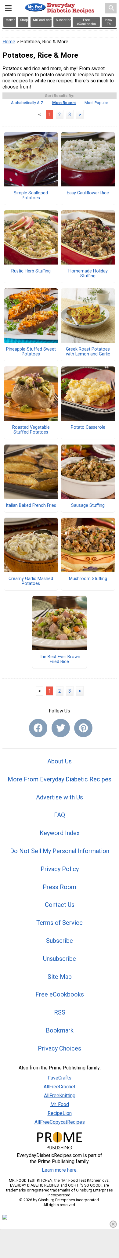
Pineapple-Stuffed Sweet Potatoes (31, 352)
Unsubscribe (59, 958)
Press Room (59, 887)
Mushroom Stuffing (88, 578)
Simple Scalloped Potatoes (31, 195)
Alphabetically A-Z (27, 102)
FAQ (59, 815)
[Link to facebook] (38, 728)
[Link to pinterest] (83, 728)
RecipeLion (60, 1113)
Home (8, 42)
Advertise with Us (59, 797)
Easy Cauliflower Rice (88, 193)
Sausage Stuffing (88, 505)
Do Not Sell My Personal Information (59, 851)
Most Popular (96, 102)
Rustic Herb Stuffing (31, 271)
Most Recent (64, 102)
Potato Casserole (88, 427)
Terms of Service (59, 922)
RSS (59, 1012)
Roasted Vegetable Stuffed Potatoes (31, 430)
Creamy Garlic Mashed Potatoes (31, 581)
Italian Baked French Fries (31, 505)
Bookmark (60, 1030)
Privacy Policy (60, 869)
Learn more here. (60, 1170)
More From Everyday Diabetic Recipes (59, 779)
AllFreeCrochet (59, 1087)
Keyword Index (60, 833)
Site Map (60, 976)
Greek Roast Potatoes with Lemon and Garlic (88, 352)
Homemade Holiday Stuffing (88, 274)
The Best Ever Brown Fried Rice (59, 659)
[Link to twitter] (61, 728)
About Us (59, 761)
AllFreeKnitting (59, 1095)
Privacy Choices (59, 1048)
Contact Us (59, 904)
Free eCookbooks (59, 994)
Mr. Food (59, 1104)
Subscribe (59, 940)
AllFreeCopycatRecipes (59, 1122)
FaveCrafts (59, 1078)
